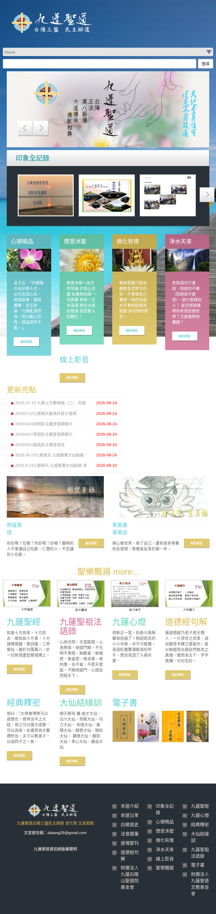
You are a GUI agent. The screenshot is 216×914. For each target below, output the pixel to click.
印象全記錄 (165, 809)
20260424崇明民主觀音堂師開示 (44, 423)
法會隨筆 (130, 834)
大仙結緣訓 (200, 837)
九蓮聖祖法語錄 (200, 852)
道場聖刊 (130, 843)
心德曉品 (165, 821)
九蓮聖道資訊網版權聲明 (55, 849)
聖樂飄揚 (165, 867)
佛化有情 (165, 840)
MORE (26, 341)
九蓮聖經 (200, 806)
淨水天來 (165, 849)
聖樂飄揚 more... (108, 571)
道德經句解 (130, 855)
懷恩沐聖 (165, 831)
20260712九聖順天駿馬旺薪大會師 (45, 413)
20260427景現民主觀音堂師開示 (44, 434)
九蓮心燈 (200, 815)
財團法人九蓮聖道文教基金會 (200, 884)
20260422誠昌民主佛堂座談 (40, 444)
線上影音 (165, 858)
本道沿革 (130, 815)
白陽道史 (130, 824)
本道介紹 (130, 806)
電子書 (197, 865)
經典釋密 (200, 824)
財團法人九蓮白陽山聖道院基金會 (130, 877)
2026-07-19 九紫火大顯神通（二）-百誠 (50, 403)
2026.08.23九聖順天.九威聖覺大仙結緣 (49, 455)
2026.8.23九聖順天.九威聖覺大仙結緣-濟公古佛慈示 (61, 465)
